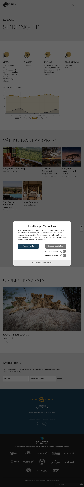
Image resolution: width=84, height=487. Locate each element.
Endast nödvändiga (55, 246)
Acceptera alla (28, 246)
